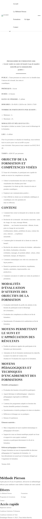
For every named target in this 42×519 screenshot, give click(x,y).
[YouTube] (9, 487)
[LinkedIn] (6, 487)
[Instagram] (3, 487)
